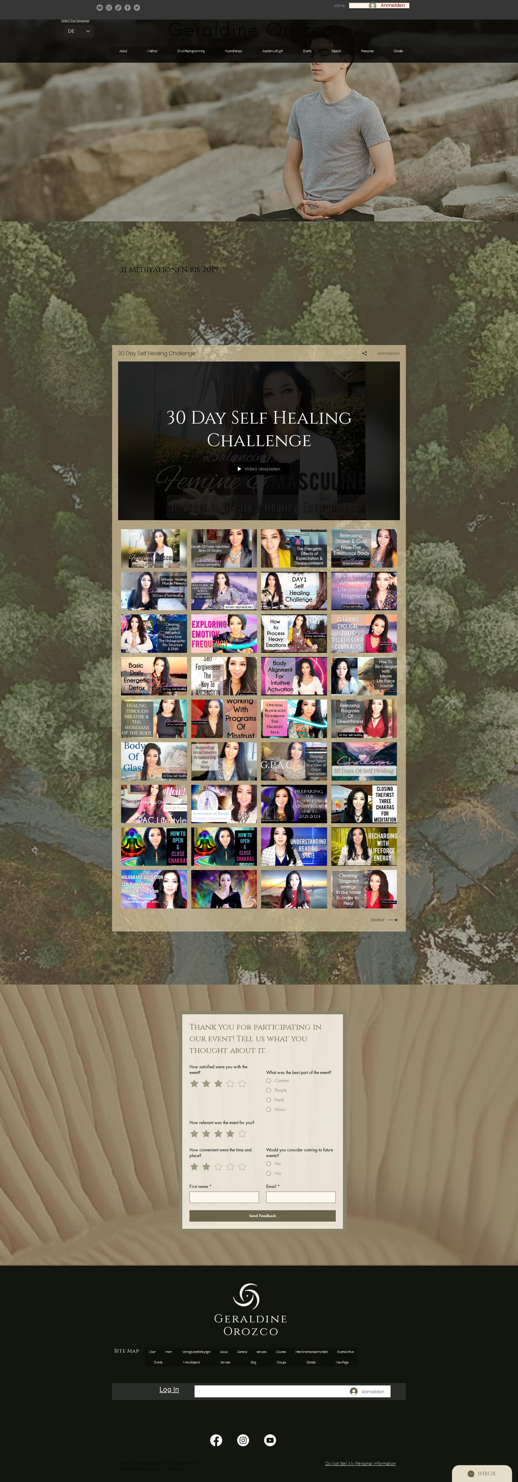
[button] (307, 51)
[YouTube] (100, 7)
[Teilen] (364, 353)
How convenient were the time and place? (220, 1152)
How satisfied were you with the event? (218, 1069)
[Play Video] (154, 548)
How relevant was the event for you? (222, 1122)
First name (200, 1186)
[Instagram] (109, 7)
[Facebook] (127, 7)
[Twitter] (137, 7)
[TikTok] (118, 7)
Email (273, 1186)
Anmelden (388, 353)
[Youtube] (270, 1440)
